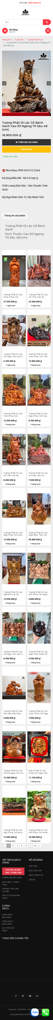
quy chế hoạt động (8, 929)
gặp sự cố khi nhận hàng (11, 896)
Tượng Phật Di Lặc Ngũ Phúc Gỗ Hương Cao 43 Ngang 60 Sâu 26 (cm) (39, 414)
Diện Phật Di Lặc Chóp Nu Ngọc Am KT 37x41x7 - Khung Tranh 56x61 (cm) (39, 771)
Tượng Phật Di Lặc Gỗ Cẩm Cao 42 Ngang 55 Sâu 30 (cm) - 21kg (38, 474)
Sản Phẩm (22, 1009)
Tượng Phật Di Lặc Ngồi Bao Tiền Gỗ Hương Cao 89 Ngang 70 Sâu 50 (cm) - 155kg (38, 534)
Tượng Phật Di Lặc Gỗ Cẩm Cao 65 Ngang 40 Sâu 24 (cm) (12, 474)
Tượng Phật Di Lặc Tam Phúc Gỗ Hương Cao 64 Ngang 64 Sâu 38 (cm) (12, 414)
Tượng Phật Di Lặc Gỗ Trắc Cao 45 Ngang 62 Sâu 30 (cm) (38, 295)
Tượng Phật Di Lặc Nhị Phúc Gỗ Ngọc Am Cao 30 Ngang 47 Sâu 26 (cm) (38, 593)
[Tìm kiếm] (47, 22)
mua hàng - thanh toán (10, 883)
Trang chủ (6, 39)
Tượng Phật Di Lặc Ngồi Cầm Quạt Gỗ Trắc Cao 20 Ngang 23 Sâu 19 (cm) (38, 652)
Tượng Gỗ (19, 39)
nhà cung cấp (35, 871)
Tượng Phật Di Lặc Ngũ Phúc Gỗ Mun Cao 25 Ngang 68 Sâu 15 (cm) (12, 831)
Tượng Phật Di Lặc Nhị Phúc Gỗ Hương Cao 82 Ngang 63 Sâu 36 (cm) (39, 831)
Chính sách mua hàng (7, 922)
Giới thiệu (33, 866)
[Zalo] (34, 1012)
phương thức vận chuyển (10, 890)
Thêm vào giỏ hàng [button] (27, 142)
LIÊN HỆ (32, 880)
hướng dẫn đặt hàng (12, 877)
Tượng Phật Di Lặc (35, 39)
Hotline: (30, 3)
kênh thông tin (36, 875)
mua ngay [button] (27, 149)
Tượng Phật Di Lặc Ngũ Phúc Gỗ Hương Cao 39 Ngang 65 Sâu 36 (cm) (13, 534)
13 (35, 846)
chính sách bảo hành (7, 916)
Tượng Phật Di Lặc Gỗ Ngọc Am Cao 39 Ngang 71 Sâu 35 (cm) (13, 652)
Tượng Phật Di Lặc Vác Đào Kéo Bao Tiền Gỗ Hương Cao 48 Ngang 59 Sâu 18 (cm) (13, 712)
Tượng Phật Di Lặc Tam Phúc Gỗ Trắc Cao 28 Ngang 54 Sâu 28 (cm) (38, 355)
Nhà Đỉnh (39, 1009)
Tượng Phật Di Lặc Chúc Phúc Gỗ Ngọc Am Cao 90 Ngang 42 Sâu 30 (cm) (39, 712)
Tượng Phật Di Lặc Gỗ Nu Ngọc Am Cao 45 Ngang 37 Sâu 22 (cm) (13, 771)
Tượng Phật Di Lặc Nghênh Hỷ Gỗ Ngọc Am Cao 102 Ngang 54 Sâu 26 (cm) (12, 593)
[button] (4, 83)
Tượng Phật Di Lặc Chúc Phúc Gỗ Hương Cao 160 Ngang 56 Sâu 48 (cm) (12, 295)
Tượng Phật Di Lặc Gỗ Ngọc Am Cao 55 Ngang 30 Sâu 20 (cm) (13, 355)
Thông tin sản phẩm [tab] (14, 215)
